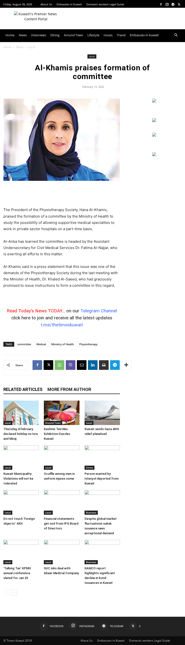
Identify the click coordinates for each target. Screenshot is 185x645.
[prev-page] (6, 592)
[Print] (104, 365)
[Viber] (70, 365)
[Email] (81, 365)
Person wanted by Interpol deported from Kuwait (102, 478)
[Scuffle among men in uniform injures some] (61, 457)
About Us (46, 4)
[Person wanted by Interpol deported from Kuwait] (102, 457)
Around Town (73, 35)
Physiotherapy (88, 344)
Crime (89, 467)
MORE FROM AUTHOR (69, 389)
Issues (108, 35)
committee (24, 344)
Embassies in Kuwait (69, 4)
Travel (121, 35)
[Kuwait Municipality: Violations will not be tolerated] (21, 457)
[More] (126, 365)
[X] (179, 4)
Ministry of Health (62, 344)
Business (91, 512)
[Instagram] (167, 4)
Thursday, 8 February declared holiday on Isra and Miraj (20, 433)
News (23, 35)
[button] (176, 35)
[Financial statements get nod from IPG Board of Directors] (61, 502)
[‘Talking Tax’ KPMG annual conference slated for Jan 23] (21, 552)
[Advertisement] (61, 194)
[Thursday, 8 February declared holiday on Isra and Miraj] (21, 413)
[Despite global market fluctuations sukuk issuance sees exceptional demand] (102, 502)
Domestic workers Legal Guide (105, 4)
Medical (41, 344)
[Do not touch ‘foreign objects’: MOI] (21, 502)
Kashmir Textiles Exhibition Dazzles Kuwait (57, 433)
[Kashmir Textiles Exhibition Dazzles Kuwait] (61, 413)
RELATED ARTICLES (22, 389)
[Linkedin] (93, 365)
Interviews (38, 35)
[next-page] (14, 592)
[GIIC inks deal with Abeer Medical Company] (61, 552)
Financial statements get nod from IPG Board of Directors (61, 523)
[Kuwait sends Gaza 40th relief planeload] (102, 413)
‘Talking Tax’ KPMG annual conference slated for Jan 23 (17, 573)
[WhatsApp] (59, 365)
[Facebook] (161, 4)
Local (92, 56)
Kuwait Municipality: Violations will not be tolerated (18, 478)
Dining (54, 35)
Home (10, 35)
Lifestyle (93, 35)
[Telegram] (173, 4)
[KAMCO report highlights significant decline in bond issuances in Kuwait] (102, 552)
